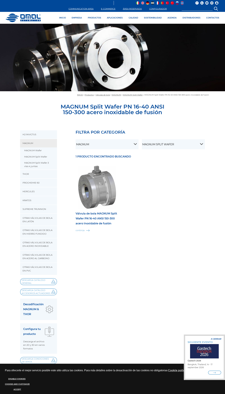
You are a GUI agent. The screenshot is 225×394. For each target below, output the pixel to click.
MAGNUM (116, 95)
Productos (89, 95)
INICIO (62, 17)
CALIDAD (133, 17)
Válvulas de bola (103, 95)
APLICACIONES (115, 17)
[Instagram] (211, 3)
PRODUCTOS (94, 17)
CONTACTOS (212, 17)
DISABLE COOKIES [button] (17, 379)
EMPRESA (77, 17)
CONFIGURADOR (158, 9)
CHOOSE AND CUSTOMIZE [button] (17, 384)
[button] (17, 384)
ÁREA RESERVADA (132, 9)
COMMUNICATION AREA (81, 9)
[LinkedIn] (201, 3)
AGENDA (172, 17)
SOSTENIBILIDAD (153, 17)
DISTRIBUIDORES (191, 17)
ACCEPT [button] (17, 389)
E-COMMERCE (108, 9)
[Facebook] (197, 3)
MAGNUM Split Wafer (133, 95)
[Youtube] (206, 3)
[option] (112, 57)
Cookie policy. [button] (177, 370)
